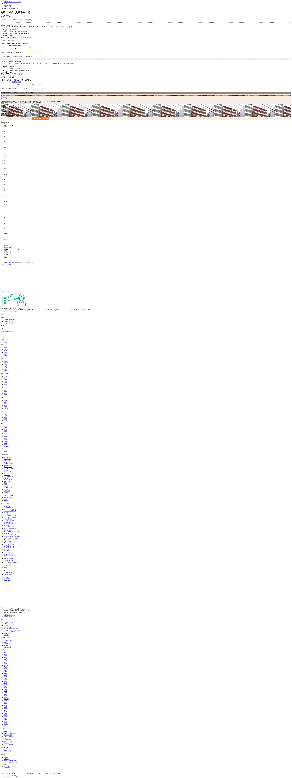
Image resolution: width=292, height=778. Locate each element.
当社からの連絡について (10, 762)
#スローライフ (8, 519)
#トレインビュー (8, 552)
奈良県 (5, 407)
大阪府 (5, 400)
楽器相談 (6, 492)
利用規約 (6, 759)
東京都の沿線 (7, 5)
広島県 (5, 415)
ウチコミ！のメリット (7, 331)
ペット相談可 (7, 457)
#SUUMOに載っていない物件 (12, 538)
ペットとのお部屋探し (10, 631)
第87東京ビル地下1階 (15, 45)
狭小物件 (6, 500)
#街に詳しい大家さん (9, 522)
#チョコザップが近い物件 (11, 535)
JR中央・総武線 (8, 6)
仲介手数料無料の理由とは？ (11, 628)
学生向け (6, 478)
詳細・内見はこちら (34, 47)
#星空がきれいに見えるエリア (12, 531)
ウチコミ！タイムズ (9, 731)
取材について (7, 627)
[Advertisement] (146, 278)
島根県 (5, 417)
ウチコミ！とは (8, 623)
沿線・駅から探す (8, 558)
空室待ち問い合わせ (40, 118)
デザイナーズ (7, 471)
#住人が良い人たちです (10, 539)
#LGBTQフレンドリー (10, 555)
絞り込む (6, 254)
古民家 (5, 484)
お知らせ (6, 738)
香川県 (5, 427)
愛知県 (5, 390)
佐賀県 (5, 438)
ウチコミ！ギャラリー (10, 741)
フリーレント (7, 459)
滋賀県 (5, 405)
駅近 (5, 473)
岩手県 (5, 349)
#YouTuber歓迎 (7, 541)
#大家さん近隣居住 (9, 520)
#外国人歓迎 (7, 506)
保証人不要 (7, 465)
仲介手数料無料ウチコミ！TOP (12, 2)
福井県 (5, 384)
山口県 (5, 420)
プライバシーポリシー (10, 760)
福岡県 (5, 436)
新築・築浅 (7, 460)
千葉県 (5, 364)
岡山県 (5, 414)
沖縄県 (5, 451)
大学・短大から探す (9, 560)
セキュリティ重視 (8, 495)
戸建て (5, 483)
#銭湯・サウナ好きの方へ (11, 523)
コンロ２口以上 (8, 479)
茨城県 (5, 367)
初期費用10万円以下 (9, 487)
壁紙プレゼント (8, 467)
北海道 (5, 342)
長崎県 (5, 439)
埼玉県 (5, 366)
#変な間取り (7, 514)
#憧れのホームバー (9, 549)
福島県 (5, 355)
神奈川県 (6, 363)
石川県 (5, 379)
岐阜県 (5, 393)
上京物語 (6, 635)
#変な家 (6, 512)
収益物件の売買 (8, 735)
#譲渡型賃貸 (7, 550)
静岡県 (5, 391)
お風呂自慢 (7, 491)
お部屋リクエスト (8, 565)
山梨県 (5, 376)
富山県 (5, 383)
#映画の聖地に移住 (9, 547)
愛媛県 (5, 426)
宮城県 (5, 352)
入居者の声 (7, 633)
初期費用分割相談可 (9, 463)
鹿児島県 (6, 446)
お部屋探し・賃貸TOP (10, 622)
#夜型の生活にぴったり (10, 546)
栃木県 (5, 369)
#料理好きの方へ (8, 530)
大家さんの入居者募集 (10, 733)
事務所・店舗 (7, 481)
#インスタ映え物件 (9, 527)
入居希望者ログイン (9, 321)
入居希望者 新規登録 (9, 319)
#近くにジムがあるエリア (11, 528)
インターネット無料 (9, 468)
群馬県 (5, 371)
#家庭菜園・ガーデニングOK (11, 525)
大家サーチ (7, 567)
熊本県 (5, 441)
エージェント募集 (8, 736)
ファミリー (7, 475)
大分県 (5, 443)
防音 (5, 494)
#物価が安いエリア (9, 533)
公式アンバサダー (8, 744)
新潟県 (5, 381)
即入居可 (6, 489)
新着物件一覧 (7, 647)
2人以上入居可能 (8, 476)
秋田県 (5, 351)
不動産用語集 (7, 739)
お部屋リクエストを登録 (10, 311)
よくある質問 (7, 750)
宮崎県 (5, 444)
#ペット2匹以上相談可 (10, 511)
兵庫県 (5, 402)
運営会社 (6, 757)
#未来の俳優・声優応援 (10, 517)
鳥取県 (5, 419)
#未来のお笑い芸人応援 (10, 515)
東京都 (5, 3)
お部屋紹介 (7, 645)
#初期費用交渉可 (8, 507)
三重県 (5, 395)
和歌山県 (6, 408)
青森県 (5, 347)
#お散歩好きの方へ (9, 554)
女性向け (6, 470)
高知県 (5, 429)
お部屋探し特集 (8, 640)
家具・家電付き (8, 497)
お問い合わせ (7, 751)
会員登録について (8, 625)
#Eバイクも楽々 (8, 543)
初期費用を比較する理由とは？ (12, 630)
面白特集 (6, 743)
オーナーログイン (8, 323)
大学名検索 (7, 643)
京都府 (5, 403)
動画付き (6, 486)
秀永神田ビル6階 (16, 82)
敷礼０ (5, 462)
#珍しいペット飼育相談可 (11, 509)
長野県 (5, 378)
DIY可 (5, 499)
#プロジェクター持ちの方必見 (12, 544)
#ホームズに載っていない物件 (12, 536)
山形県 (5, 354)
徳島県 (5, 431)
